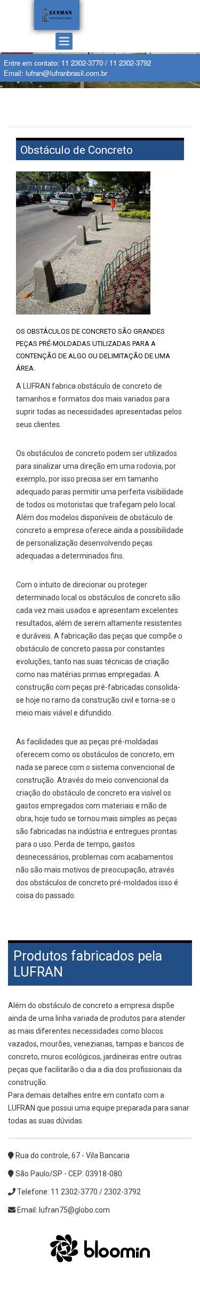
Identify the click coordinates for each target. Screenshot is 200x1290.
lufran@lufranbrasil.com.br (66, 73)
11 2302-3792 (130, 63)
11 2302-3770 (82, 63)
